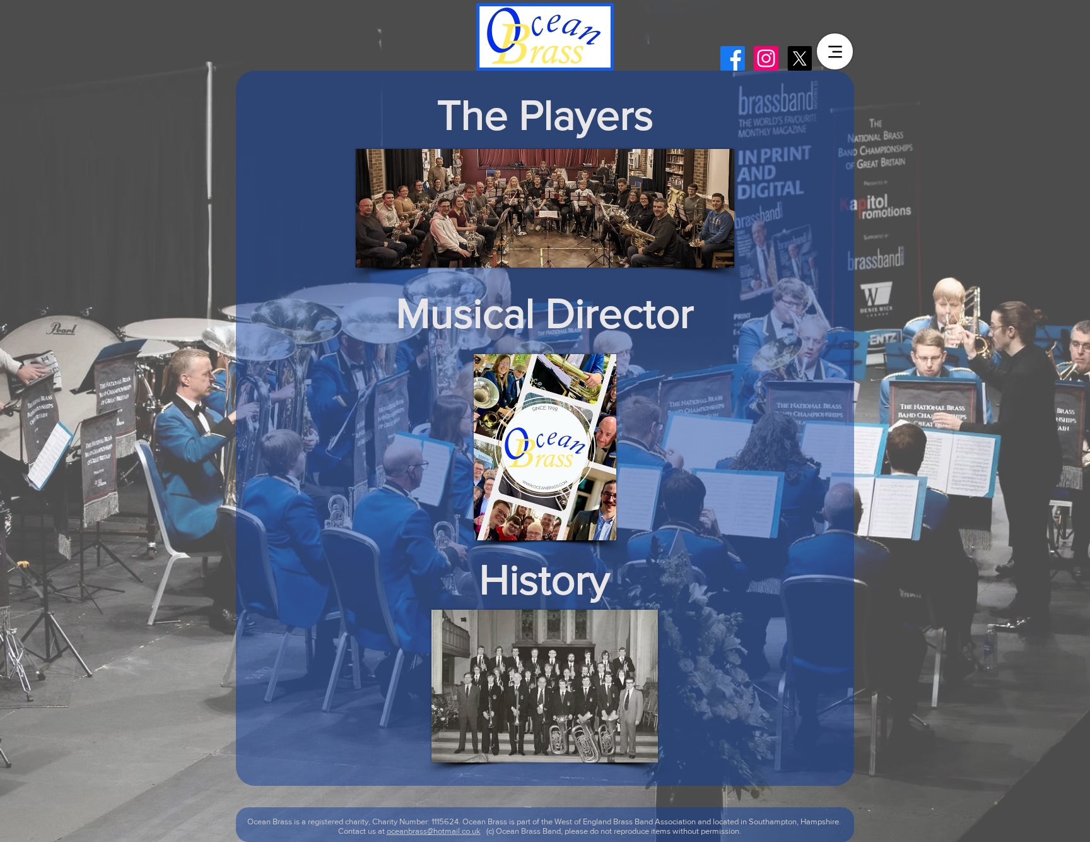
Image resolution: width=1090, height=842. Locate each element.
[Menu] (835, 51)
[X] (799, 58)
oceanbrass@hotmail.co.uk (434, 831)
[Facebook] (732, 58)
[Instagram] (766, 58)
